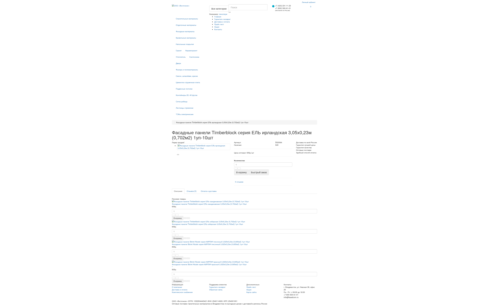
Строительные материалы (187, 18)
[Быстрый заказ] (185, 218)
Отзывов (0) (191, 191)
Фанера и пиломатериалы (187, 69)
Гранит (179, 50)
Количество (239, 160)
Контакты (218, 29)
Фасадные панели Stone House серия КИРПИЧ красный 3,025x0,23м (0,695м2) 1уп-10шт (209, 264)
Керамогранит (191, 50)
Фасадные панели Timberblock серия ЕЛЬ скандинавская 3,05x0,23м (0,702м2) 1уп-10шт (209, 204)
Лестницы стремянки (184, 108)
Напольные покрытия (185, 44)
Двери (178, 63)
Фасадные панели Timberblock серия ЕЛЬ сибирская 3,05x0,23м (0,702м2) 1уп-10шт (207, 224)
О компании (177, 287)
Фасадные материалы (185, 31)
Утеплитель (181, 57)
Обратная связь (215, 289)
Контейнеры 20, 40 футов (186, 95)
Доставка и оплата (222, 21)
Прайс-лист (219, 24)
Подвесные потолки (184, 88)
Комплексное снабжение (182, 292)
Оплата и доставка (208, 191)
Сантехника (194, 57)
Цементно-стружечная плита (188, 82)
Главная (217, 16)
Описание (178, 191)
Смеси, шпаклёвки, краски (187, 76)
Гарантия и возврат (222, 19)
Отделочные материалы (186, 25)
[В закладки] (178, 154)
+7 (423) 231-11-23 (283, 5)
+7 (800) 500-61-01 (283, 8)
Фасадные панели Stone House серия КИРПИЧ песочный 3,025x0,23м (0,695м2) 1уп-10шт (210, 244)
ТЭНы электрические (184, 114)
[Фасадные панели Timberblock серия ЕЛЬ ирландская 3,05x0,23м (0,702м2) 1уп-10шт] (203, 147)
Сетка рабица (181, 101)
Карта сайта (251, 292)
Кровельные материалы (186, 37)
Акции (216, 26)
